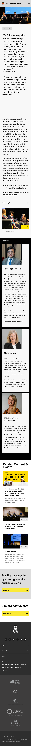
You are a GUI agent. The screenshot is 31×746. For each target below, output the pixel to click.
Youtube (17, 639)
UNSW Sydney (25, 639)
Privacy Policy (5, 736)
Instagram (21, 639)
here (18, 317)
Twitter (9, 639)
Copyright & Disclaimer (15, 736)
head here (22, 188)
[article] (15, 489)
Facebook (6, 639)
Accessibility (25, 736)
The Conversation (11, 195)
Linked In (13, 639)
